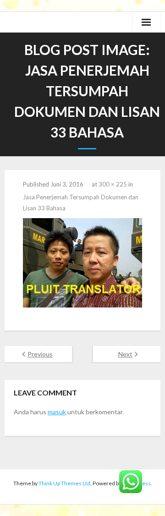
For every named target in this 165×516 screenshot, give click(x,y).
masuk (57, 412)
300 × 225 (113, 184)
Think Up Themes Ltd (64, 483)
